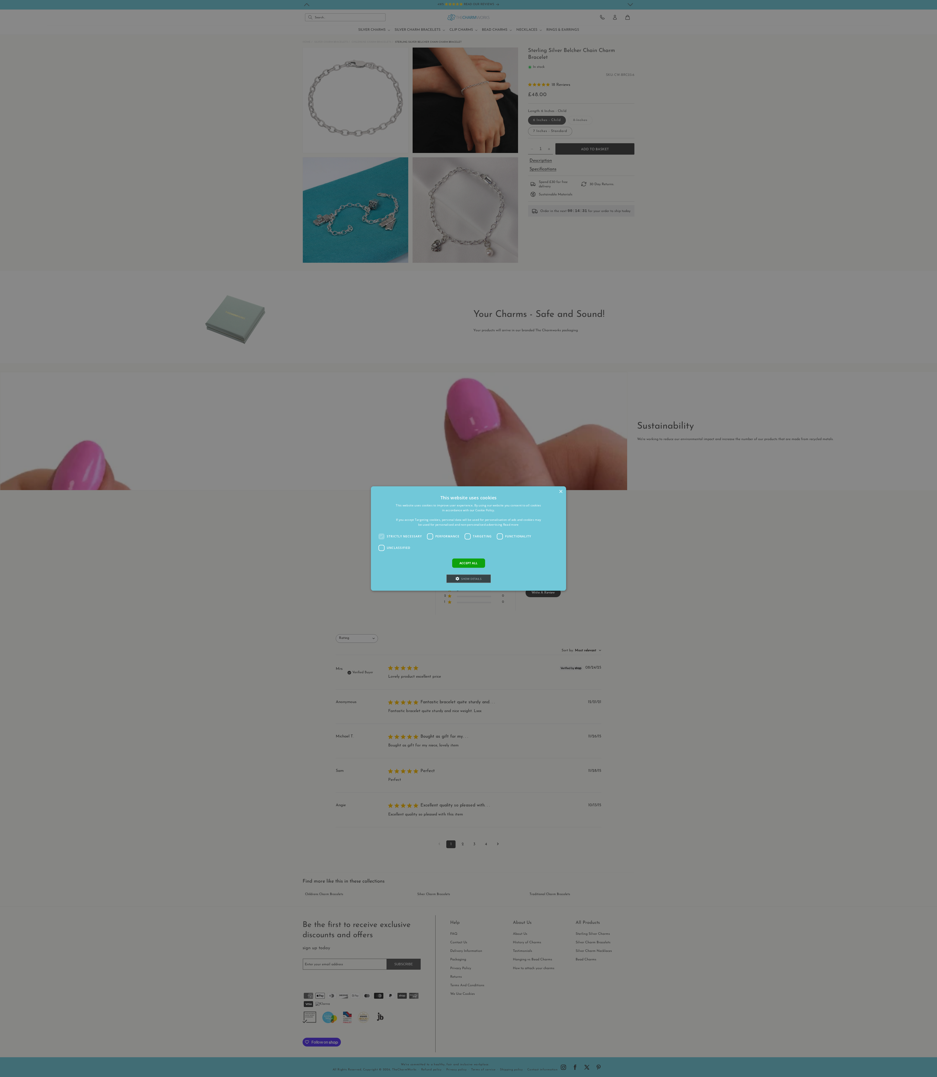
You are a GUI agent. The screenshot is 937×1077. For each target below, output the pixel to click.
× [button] (560, 491)
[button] (469, 579)
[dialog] (468, 538)
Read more (511, 525)
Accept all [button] (468, 563)
